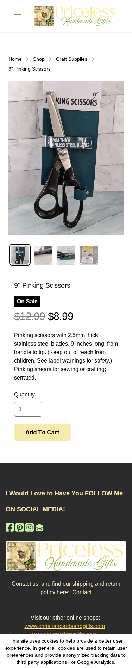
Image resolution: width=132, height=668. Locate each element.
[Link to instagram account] (29, 527)
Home (15, 59)
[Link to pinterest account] (19, 527)
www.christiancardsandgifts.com (65, 626)
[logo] (75, 16)
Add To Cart (42, 432)
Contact (82, 592)
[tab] (20, 255)
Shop (39, 59)
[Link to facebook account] (10, 527)
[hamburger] (17, 16)
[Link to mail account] (39, 527)
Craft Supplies (71, 59)
